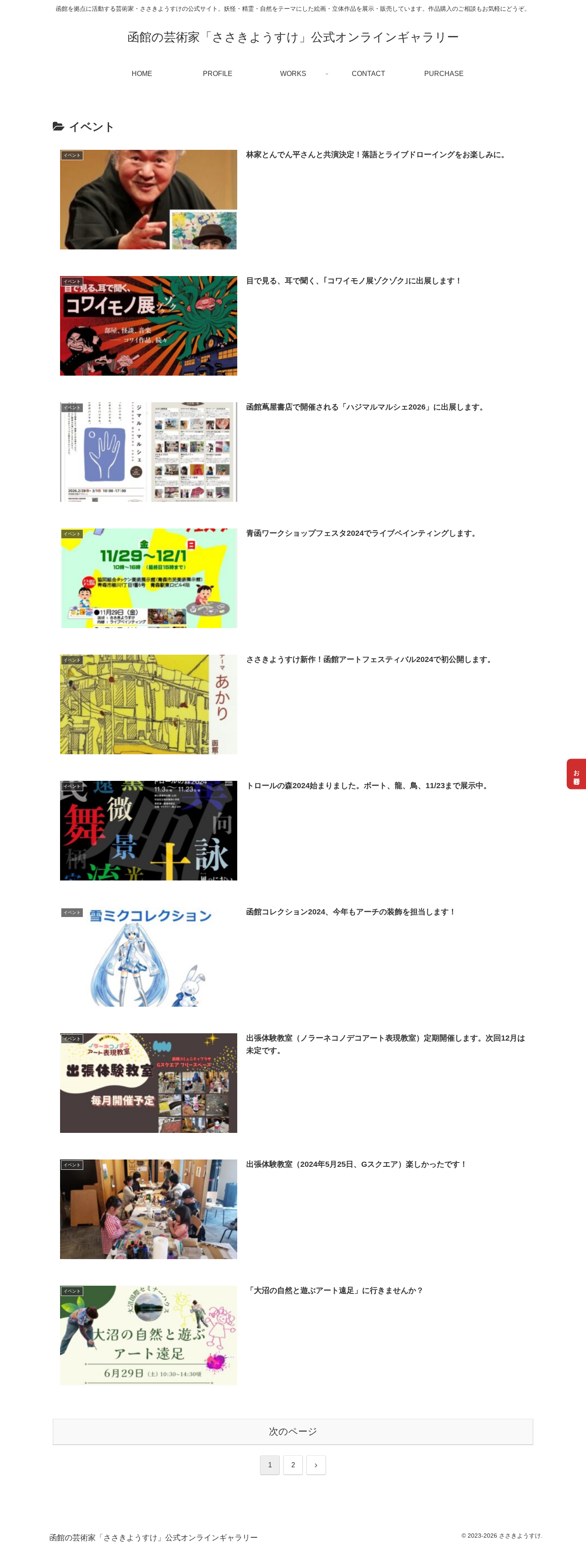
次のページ (293, 1431)
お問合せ (576, 774)
